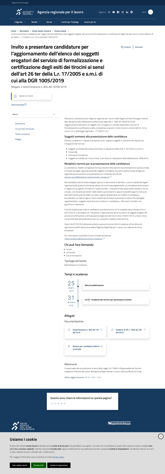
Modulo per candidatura (87, 348)
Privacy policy (58, 456)
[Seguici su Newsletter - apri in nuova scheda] (108, 12)
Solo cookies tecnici (19, 465)
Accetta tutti (39, 465)
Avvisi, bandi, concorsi (41, 30)
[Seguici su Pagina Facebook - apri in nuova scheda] (117, 12)
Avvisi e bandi (60, 30)
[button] (150, 12)
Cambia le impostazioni (59, 465)
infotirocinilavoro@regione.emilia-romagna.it (83, 238)
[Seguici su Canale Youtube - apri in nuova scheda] (112, 12)
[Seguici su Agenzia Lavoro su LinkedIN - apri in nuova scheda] (126, 12)
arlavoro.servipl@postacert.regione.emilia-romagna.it (86, 177)
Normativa (24, 30)
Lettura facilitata (17, 104)
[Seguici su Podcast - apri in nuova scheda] (130, 12)
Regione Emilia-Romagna (20, 2)
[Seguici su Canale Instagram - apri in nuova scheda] (121, 12)
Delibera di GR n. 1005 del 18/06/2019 (129, 331)
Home (13, 30)
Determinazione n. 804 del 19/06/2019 (86, 331)
